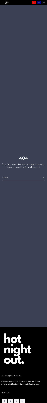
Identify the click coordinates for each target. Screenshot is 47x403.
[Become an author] (39, 2)
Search (41, 177)
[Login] (34, 2)
